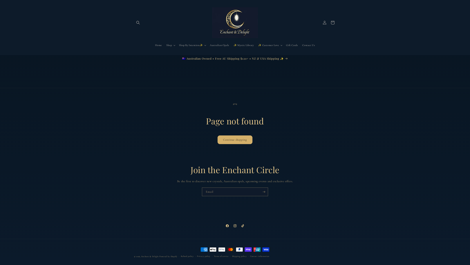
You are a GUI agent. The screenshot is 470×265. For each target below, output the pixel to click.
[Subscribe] (264, 192)
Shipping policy (239, 256)
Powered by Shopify (168, 256)
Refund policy (187, 256)
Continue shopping (235, 139)
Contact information (259, 256)
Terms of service (221, 256)
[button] (138, 23)
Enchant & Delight (150, 256)
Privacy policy (203, 256)
